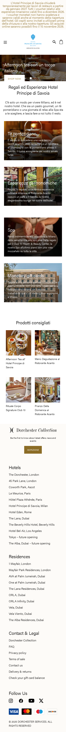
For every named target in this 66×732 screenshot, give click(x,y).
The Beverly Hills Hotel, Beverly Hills (31, 524)
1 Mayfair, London (20, 564)
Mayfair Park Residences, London (30, 570)
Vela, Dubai (16, 607)
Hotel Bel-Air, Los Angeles (25, 531)
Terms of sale (17, 659)
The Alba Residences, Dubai (26, 620)
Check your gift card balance (27, 678)
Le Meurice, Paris (19, 493)
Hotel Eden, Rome (20, 512)
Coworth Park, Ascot (22, 487)
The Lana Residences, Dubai (26, 589)
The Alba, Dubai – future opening (29, 543)
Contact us (16, 665)
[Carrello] (61, 41)
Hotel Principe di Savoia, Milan (28, 506)
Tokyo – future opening (23, 537)
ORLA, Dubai (17, 595)
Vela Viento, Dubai (20, 614)
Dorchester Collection (22, 640)
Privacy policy (17, 653)
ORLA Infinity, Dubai (21, 601)
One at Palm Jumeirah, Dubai (27, 582)
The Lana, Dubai (19, 518)
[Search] (54, 41)
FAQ (11, 646)
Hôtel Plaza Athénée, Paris (25, 499)
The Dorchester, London (24, 474)
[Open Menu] (5, 42)
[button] (30, 78)
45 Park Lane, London (22, 481)
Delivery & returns (20, 671)
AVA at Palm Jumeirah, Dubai (27, 576)
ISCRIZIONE (33, 449)
